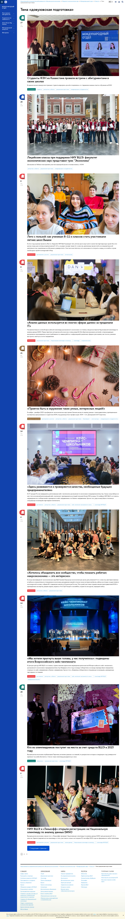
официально (40, 761)
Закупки (22, 884)
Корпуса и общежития (25, 882)
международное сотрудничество (79, 89)
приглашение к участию (43, 254)
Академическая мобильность (6, 18)
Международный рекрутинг (7, 28)
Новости (92, 866)
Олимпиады (43, 878)
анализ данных (68, 842)
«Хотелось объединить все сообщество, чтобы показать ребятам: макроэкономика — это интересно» (67, 574)
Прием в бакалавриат (46, 880)
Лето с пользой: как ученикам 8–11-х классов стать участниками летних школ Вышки (66, 238)
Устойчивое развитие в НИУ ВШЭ (28, 878)
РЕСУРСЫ (84, 871)
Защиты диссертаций (66, 882)
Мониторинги (64, 878)
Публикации (84, 887)
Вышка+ (42, 882)
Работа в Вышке (24, 909)
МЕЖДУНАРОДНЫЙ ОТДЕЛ (8, 7)
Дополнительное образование (48, 889)
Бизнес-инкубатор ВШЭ (46, 893)
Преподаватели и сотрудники (27, 880)
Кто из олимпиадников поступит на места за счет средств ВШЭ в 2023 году (70, 748)
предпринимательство (34, 679)
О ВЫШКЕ (23, 871)
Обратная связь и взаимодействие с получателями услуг (49, 899)
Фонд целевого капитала (26, 889)
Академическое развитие (67, 884)
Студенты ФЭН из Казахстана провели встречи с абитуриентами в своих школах (68, 79)
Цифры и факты (24, 873)
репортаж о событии (49, 89)
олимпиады (76, 340)
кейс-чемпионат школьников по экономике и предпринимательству (82, 504)
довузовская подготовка (62, 89)
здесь (94, 914)
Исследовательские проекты (68, 876)
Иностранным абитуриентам (6, 13)
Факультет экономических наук (67, 866)
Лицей (42, 873)
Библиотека (84, 873)
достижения (40, 504)
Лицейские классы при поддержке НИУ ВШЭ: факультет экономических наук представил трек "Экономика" (62, 158)
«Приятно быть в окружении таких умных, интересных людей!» (66, 408)
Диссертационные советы (67, 880)
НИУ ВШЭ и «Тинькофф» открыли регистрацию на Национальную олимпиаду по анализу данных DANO (67, 830)
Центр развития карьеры (47, 891)
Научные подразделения (67, 873)
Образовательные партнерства (48, 896)
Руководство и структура (26, 876)
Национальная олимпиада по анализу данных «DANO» (61, 340)
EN (112, 1)
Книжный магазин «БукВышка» (88, 878)
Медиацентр (84, 882)
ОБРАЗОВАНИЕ (45, 871)
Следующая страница (37, 848)
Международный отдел (82, 866)
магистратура (95, 419)
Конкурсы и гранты (65, 887)
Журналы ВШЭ (84, 884)
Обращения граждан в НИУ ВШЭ (28, 887)
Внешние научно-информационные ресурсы (67, 890)
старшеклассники (85, 340)
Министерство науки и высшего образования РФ (109, 874)
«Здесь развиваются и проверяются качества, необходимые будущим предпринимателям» (69, 488)
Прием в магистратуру (46, 884)
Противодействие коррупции (27, 891)
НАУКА (63, 871)
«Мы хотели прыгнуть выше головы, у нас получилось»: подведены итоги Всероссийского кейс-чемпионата (68, 659)
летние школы (68, 254)
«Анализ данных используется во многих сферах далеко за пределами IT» (70, 324)
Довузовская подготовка (47, 876)
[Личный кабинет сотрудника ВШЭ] (119, 2)
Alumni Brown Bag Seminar (7, 23)
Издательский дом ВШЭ (87, 876)
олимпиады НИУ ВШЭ (100, 504)
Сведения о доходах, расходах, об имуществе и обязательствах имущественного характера (29, 895)
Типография (84, 880)
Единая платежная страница (27, 907)
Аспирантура (44, 887)
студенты (39, 89)
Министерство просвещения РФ (109, 877)
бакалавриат (86, 419)
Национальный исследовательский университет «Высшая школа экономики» (39, 866)
